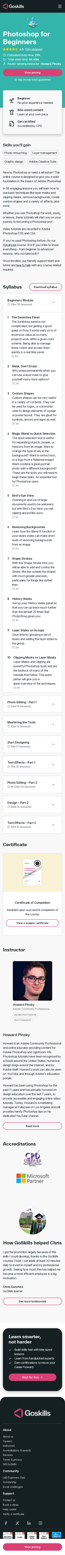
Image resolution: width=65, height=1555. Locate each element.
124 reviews (33, 49)
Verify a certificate (13, 1514)
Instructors (9, 1445)
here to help (23, 265)
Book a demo (11, 1504)
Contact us (9, 1500)
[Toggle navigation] (60, 6)
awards (26, 1450)
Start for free (30, 1377)
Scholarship (9, 1482)
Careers (7, 1441)
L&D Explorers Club (14, 1477)
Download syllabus (45, 287)
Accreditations (11, 1450)
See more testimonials (33, 1301)
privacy (17, 1459)
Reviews (8, 1454)
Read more (32, 1126)
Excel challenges (13, 1486)
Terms (6, 1459)
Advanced (9, 245)
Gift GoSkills (10, 1464)
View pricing (32, 72)
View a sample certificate (32, 923)
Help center (10, 1509)
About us (8, 1436)
